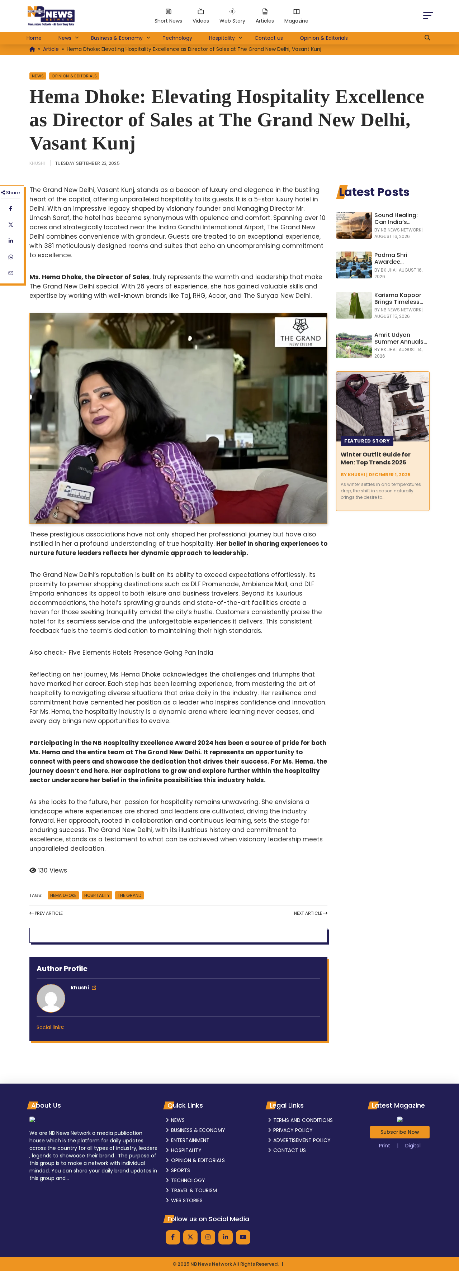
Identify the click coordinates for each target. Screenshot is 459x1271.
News (64, 38)
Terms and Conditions (303, 1120)
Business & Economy (117, 38)
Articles (265, 20)
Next (308, 913)
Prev (48, 913)
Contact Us (289, 1150)
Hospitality (222, 38)
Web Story (232, 20)
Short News (168, 20)
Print (385, 1145)
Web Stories (187, 1200)
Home (34, 38)
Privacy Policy (293, 1130)
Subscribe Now (399, 1132)
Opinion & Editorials (324, 38)
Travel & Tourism (194, 1190)
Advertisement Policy (302, 1140)
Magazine (296, 20)
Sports (180, 1170)
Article (51, 49)
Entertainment (190, 1140)
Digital (413, 1145)
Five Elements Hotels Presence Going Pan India (141, 652)
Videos (201, 20)
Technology (177, 38)
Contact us (269, 38)
